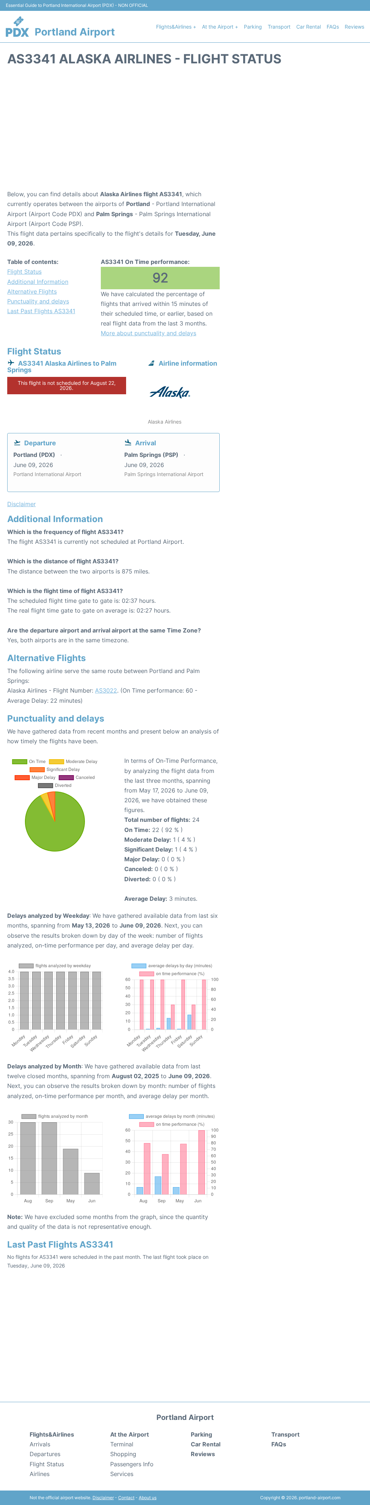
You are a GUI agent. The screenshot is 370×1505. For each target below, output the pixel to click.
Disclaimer (103, 1497)
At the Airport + (220, 27)
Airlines (40, 1473)
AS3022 (106, 690)
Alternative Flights (32, 291)
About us (147, 1497)
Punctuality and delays (38, 301)
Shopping (123, 1454)
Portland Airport (75, 32)
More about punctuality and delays (148, 333)
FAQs (333, 27)
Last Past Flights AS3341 (41, 311)
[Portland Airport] (17, 26)
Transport (279, 27)
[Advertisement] (185, 131)
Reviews (354, 27)
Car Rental (308, 27)
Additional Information (37, 281)
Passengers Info (132, 1464)
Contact (126, 1497)
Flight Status (24, 271)
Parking (253, 27)
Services (121, 1473)
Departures (45, 1454)
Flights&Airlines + (176, 27)
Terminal (121, 1444)
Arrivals (40, 1444)
